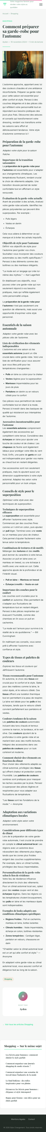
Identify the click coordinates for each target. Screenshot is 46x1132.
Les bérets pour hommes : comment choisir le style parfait (22, 1056)
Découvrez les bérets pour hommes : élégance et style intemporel (22, 1090)
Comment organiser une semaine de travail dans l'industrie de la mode (22, 1073)
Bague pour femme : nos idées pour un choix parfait (23, 1099)
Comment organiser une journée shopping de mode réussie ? (20, 1064)
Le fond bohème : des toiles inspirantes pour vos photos (18, 1082)
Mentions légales (18, 1119)
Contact (31, 1119)
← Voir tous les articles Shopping (18, 1024)
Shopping (14, 14)
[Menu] (40, 4)
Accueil (5, 14)
